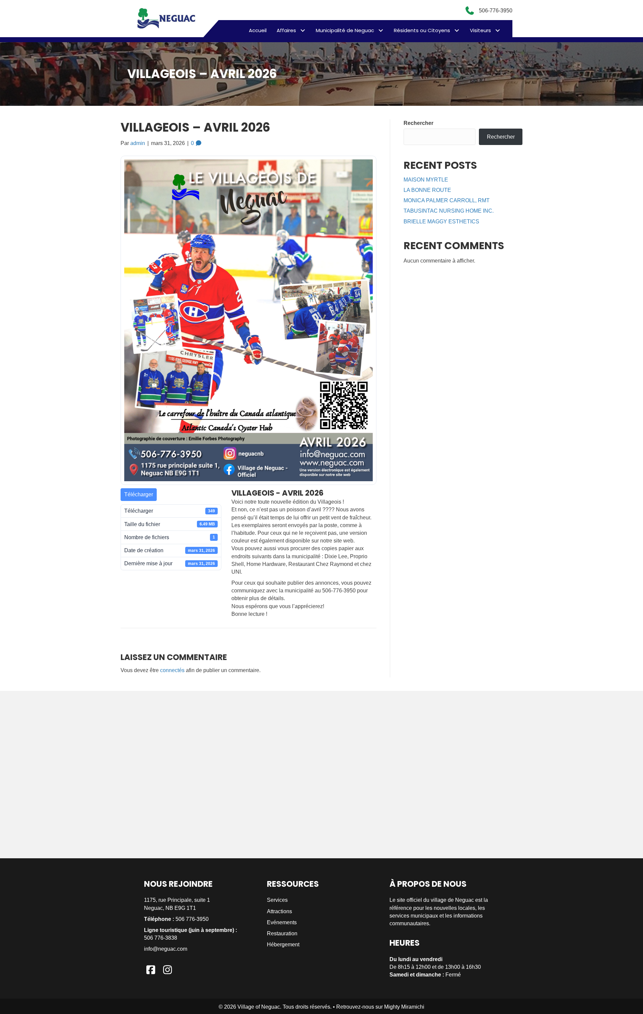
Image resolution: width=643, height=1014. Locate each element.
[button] (302, 30)
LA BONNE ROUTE (427, 190)
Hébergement (283, 944)
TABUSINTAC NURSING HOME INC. (449, 211)
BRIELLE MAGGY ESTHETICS (441, 221)
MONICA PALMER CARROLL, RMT (447, 200)
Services (277, 900)
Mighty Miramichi (404, 1007)
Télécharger (138, 494)
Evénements (282, 922)
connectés (172, 670)
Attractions (279, 911)
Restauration (282, 933)
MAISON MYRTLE (426, 180)
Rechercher (418, 123)
